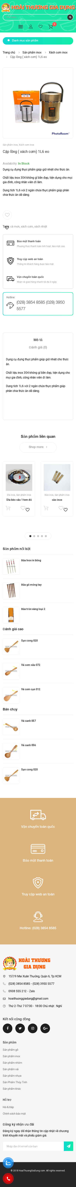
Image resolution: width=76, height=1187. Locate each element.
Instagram (32, 1031)
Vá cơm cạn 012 (30, 689)
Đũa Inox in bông (31, 560)
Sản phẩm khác (12, 1088)
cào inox (57, 499)
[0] (53, 27)
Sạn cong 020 (29, 640)
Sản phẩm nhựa (12, 1075)
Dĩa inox (11, 495)
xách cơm (27, 226)
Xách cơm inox (58, 52)
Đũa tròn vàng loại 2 (33, 609)
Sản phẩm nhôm (12, 1062)
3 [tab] (38, 536)
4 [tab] (42, 536)
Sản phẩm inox (32, 52)
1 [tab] (30, 536)
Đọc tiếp (8, 509)
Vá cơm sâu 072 (30, 664)
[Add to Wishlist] (7, 220)
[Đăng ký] (68, 1146)
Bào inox (49, 495)
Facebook (7, 1031)
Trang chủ (9, 52)
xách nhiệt (40, 226)
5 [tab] (46, 536)
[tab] (38, 340)
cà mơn (15, 226)
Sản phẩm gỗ (10, 1049)
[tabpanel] (19, 488)
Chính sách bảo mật (14, 1113)
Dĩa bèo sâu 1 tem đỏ (19, 499)
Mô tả (38, 340)
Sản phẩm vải (11, 1069)
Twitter (20, 1031)
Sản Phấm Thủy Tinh (15, 1082)
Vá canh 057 (28, 720)
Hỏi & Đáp (8, 1107)
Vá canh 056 (28, 745)
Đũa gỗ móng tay (31, 584)
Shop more (36, 447)
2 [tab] (34, 536)
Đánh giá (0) (38, 347)
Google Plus (45, 1031)
